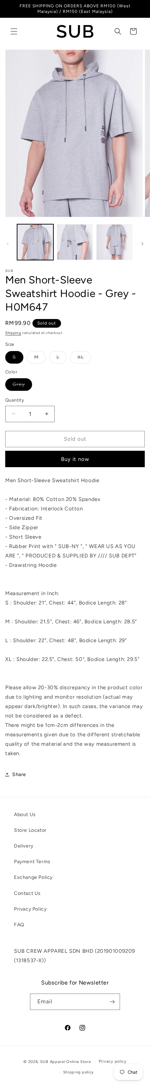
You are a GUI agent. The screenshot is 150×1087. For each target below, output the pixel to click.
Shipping (13, 332)
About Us (25, 815)
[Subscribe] (112, 1002)
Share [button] (19, 774)
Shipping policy (78, 1072)
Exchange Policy (33, 877)
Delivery (23, 846)
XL (84, 359)
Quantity (14, 400)
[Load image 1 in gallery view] (35, 242)
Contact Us (27, 893)
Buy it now (75, 459)
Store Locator (30, 830)
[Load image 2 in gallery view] (75, 242)
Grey (22, 386)
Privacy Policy (30, 909)
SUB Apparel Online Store (65, 1061)
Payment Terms (32, 862)
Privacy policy (113, 1061)
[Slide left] (7, 243)
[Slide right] (142, 243)
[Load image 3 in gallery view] (114, 242)
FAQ (19, 925)
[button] (14, 31)
